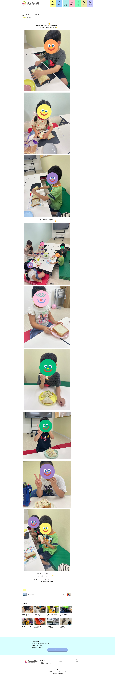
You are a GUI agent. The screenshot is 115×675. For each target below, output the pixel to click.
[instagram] (57, 669)
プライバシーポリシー (57, 671)
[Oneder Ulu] (31, 3)
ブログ (24, 17)
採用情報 (50, 671)
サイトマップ (64, 671)
